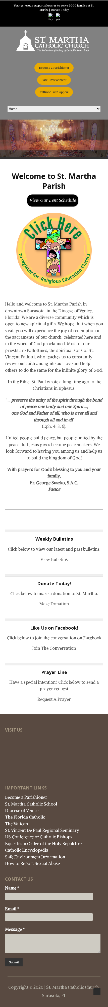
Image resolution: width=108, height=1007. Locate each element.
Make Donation (54, 604)
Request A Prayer (54, 699)
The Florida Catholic (25, 817)
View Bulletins (54, 559)
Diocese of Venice (21, 810)
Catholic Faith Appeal (54, 92)
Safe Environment (54, 80)
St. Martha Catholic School (31, 804)
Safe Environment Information (35, 857)
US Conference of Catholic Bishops (38, 837)
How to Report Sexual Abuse (32, 863)
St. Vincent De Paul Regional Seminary (42, 830)
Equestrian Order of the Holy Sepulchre (43, 843)
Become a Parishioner (54, 67)
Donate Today (60, 10)
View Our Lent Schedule (53, 200)
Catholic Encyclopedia (26, 850)
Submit (14, 962)
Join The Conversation (54, 648)
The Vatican (16, 824)
